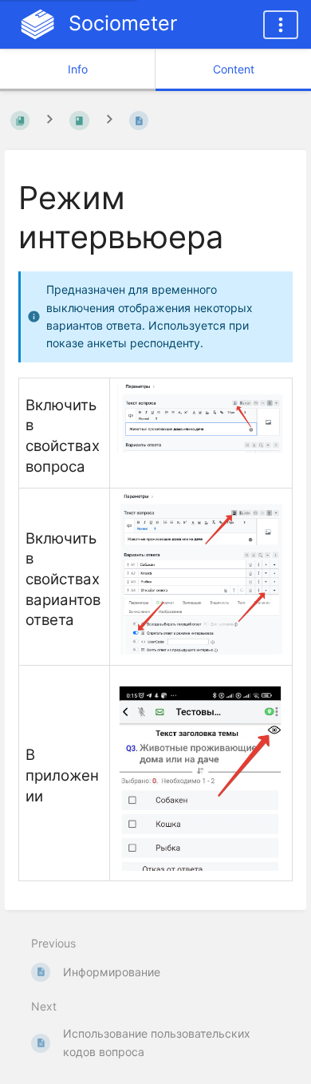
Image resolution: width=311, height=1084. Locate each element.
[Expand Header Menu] (280, 24)
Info (78, 69)
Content (233, 69)
